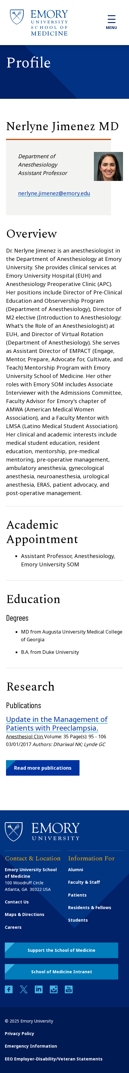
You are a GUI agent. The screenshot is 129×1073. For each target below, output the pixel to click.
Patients (77, 895)
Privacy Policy (19, 1033)
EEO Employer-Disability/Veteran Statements (54, 1059)
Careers (13, 927)
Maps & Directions (24, 914)
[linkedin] (39, 991)
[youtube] (69, 991)
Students (78, 920)
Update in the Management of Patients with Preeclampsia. (57, 723)
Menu (111, 27)
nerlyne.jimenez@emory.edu (54, 193)
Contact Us (17, 902)
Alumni (75, 869)
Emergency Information (31, 1046)
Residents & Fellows (89, 907)
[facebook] (9, 991)
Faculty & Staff (84, 882)
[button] (43, 768)
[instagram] (54, 991)
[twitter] (24, 991)
